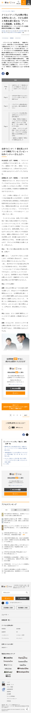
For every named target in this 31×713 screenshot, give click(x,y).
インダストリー (5, 635)
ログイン (16, 393)
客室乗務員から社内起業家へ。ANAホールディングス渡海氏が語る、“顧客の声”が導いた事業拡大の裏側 (16, 558)
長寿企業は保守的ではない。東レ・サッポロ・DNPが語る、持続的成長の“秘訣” (16, 533)
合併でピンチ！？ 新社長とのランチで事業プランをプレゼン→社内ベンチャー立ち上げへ (20, 87)
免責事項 (9, 691)
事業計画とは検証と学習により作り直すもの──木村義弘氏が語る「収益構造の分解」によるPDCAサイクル (16, 546)
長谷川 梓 (6, 32)
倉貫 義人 (4, 31)
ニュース (4, 615)
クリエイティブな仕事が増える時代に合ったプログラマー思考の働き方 (19, 114)
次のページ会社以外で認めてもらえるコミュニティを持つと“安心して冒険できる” (15, 406)
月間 (25, 510)
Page (6, 97)
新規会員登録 (16, 388)
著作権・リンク (10, 684)
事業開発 (11, 38)
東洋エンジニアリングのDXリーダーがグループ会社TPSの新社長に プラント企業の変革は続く (16, 527)
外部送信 (9, 701)
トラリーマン (17, 38)
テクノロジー (19, 638)
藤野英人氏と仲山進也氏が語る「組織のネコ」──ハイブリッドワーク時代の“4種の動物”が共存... (16, 448)
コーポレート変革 (20, 635)
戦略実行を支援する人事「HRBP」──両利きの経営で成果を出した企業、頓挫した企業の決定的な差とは (16, 520)
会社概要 (9, 694)
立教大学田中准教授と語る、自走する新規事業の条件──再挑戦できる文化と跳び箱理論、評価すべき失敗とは (16, 539)
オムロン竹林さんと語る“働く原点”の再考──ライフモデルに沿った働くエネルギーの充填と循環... (16, 460)
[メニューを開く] (2, 2)
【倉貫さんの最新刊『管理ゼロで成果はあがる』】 (19, 139)
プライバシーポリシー (12, 698)
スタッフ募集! (10, 687)
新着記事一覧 (6, 620)
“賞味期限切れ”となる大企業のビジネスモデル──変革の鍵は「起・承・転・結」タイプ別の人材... (16, 454)
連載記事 (4, 647)
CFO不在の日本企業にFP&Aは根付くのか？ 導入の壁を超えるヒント (16, 552)
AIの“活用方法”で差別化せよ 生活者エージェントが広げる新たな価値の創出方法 (16, 514)
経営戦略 (18, 628)
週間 (16, 510)
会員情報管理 (10, 689)
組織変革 (4, 632)
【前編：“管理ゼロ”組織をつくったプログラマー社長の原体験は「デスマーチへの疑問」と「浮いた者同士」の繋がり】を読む (19, 122)
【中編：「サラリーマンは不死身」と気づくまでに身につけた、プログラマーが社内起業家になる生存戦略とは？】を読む (19, 132)
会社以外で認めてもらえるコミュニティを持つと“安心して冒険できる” (19, 97)
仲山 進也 (12, 31)
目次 (15, 80)
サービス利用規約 (11, 696)
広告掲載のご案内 (8, 607)
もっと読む (6, 464)
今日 (6, 510)
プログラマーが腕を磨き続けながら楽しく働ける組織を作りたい (19, 106)
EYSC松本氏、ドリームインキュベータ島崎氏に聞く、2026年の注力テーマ (16, 565)
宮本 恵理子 (21, 31)
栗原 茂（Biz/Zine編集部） (16, 32)
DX (17, 632)
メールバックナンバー (16, 384)
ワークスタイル (5, 38)
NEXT (25, 415)
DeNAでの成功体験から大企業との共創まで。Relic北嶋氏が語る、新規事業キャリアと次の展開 (16, 571)
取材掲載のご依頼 (22, 607)
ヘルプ (8, 682)
